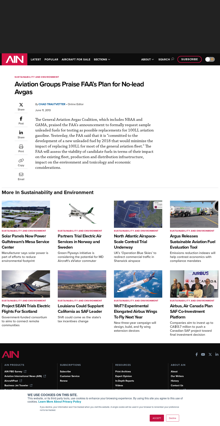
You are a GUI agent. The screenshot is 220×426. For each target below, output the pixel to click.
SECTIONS (100, 59)
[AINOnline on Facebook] (197, 355)
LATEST (36, 59)
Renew (64, 380)
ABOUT (146, 59)
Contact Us (177, 385)
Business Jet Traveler (16, 385)
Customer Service (70, 376)
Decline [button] (172, 418)
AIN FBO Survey (13, 371)
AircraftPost (11, 380)
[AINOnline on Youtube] (203, 355)
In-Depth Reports (124, 380)
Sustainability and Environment (37, 77)
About (174, 371)
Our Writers (177, 376)
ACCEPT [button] (157, 418)
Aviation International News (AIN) (23, 376)
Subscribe (189, 59)
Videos (119, 385)
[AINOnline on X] (210, 355)
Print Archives (123, 371)
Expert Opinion (123, 376)
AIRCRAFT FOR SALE (76, 59)
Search (164, 59)
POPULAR (51, 59)
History (175, 380)
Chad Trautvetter (51, 104)
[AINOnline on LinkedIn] (216, 355)
